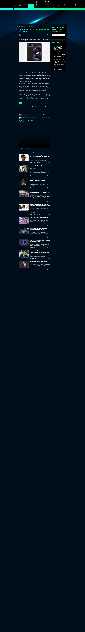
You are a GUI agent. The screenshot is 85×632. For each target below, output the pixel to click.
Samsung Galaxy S (32, 269)
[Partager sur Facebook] (27, 106)
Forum (76, 7)
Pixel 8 (20, 102)
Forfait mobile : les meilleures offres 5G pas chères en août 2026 (59, 64)
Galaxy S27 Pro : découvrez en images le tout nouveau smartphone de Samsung (39, 262)
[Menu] (2, 2)
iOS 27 (55, 53)
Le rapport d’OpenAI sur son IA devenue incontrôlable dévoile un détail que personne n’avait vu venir (39, 167)
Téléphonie (3, 7)
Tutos (36, 7)
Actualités (70, 7)
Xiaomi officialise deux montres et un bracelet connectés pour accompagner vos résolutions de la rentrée (40, 205)
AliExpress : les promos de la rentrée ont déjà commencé (58, 45)
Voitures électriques (33, 201)
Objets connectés (30, 9)
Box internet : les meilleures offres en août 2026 (59, 62)
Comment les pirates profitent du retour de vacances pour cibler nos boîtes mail (38, 228)
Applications (32, 258)
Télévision (38, 9)
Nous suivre (48, 106)
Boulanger (9, 9)
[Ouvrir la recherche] (83, 2)
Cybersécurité (47, 7)
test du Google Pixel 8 (26, 100)
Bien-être (81, 7)
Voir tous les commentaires (24, 148)
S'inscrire (58, 37)
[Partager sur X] (21, 106)
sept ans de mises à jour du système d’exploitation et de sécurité (34, 97)
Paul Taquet (23, 34)
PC (8, 7)
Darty (12, 9)
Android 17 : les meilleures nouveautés (58, 49)
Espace (25, 7)
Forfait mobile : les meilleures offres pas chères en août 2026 (59, 66)
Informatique (22, 9)
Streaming (59, 7)
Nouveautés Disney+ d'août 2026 (59, 57)
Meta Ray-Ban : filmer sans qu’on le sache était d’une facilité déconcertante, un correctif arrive (39, 155)
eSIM (53, 7)
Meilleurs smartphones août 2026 (59, 68)
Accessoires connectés (33, 162)
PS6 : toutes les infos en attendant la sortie (59, 55)
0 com (45, 34)
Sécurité (31, 237)
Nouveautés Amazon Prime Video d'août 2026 (59, 60)
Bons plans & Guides (23, 26)
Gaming (14, 7)
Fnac (14, 9)
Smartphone (34, 9)
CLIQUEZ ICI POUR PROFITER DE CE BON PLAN (34, 63)
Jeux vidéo (25, 9)
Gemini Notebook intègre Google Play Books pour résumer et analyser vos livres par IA (40, 179)
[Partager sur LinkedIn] (33, 106)
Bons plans (31, 7)
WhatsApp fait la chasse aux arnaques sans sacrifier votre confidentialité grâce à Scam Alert (39, 251)
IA (64, 7)
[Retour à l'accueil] (42, 2)
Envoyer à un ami (40, 106)
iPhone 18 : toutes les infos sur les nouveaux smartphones (59, 51)
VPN (42, 7)
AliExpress (6, 9)
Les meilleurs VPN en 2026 (58, 69)
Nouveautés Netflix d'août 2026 (59, 56)
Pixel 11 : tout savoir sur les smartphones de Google (58, 47)
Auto (20, 7)
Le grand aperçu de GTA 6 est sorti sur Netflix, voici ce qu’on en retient (39, 218)
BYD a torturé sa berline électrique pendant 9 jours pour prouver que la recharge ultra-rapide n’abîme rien (40, 192)
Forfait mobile (18, 9)
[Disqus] (34, 135)
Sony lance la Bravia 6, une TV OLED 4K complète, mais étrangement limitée (40, 240)
